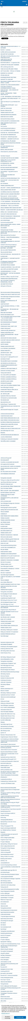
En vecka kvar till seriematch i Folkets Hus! (10, 761)
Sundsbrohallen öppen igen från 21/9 (9, 870)
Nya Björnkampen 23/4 (5, 811)
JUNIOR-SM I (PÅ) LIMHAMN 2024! (8, 330)
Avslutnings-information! (6, 680)
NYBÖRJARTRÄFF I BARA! (6, 551)
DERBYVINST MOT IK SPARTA (7, 116)
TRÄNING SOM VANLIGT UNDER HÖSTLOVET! (10, 294)
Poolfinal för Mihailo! (5, 957)
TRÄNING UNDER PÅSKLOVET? (7, 185)
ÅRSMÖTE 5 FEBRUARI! (6, 615)
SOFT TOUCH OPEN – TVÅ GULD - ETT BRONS (10, 71)
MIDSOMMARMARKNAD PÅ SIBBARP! (9, 322)
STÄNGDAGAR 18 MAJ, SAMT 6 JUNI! (9, 326)
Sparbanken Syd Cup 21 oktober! (8, 694)
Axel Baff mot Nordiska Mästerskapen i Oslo (10, 178)
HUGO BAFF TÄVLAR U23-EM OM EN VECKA (10, 203)
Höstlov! (2, 686)
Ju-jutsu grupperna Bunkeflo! (7, 876)
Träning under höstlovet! (6, 372)
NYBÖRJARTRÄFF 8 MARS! (6, 528)
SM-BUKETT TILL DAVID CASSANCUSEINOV (10, 84)
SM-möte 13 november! (6, 562)
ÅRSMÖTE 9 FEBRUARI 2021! (7, 484)
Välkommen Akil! (4, 906)
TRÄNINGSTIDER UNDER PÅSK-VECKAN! (9, 424)
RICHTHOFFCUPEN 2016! (6, 763)
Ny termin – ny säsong (5, 49)
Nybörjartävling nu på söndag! (7, 726)
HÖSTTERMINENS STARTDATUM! (8, 473)
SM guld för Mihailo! (5, 953)
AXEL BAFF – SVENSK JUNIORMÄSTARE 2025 (10, 187)
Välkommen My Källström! (6, 981)
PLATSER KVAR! (4, 256)
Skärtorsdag (3, 817)
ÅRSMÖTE (3, 432)
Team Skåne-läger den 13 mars (7, 430)
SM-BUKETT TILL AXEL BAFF (7, 79)
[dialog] (14, 1012)
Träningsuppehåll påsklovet (7, 819)
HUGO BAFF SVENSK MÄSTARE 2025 (9, 214)
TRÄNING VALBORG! (5, 518)
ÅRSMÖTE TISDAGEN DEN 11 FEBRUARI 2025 (10, 216)
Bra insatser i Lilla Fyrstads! (6, 973)
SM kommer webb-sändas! (6, 537)
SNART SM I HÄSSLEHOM (6, 108)
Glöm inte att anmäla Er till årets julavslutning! (10, 292)
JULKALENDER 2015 (5, 862)
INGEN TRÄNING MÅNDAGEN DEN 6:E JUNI (10, 418)
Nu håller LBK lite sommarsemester (8, 52)
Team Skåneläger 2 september (7, 705)
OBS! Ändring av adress (6, 880)
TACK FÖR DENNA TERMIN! (6, 320)
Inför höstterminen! (5, 901)
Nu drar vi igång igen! (5, 893)
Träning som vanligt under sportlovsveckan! (10, 480)
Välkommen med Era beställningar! (8, 697)
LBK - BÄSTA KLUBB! (5, 393)
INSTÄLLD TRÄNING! (5, 570)
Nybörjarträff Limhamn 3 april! (7, 426)
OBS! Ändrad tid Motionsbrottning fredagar (10, 671)
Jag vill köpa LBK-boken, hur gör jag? (9, 482)
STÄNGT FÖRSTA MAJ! (5, 328)
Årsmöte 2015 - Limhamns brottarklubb (9, 975)
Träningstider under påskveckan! (8, 931)
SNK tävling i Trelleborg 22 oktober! (8, 692)
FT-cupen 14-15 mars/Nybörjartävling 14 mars (10, 943)
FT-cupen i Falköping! (5, 841)
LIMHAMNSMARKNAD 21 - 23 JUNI (8, 271)
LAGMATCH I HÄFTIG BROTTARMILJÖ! (9, 368)
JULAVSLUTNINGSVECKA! (6, 436)
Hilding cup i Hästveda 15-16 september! (9, 631)
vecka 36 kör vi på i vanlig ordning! (8, 885)
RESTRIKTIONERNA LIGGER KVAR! (8, 492)
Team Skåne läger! (4, 636)
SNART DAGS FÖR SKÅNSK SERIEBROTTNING (10, 385)
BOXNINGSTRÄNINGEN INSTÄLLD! (8, 634)
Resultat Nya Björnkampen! (6, 933)
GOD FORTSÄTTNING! (5, 220)
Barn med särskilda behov (6, 728)
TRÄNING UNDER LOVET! (6, 532)
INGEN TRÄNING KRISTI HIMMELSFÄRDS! (9, 516)
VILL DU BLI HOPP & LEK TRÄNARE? (8, 374)
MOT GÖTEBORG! (4, 183)
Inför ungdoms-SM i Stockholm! (7, 464)
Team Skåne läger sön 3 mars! (7, 604)
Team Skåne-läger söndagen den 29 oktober (10, 296)
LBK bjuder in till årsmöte (6, 286)
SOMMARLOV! (4, 513)
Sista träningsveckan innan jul (7, 854)
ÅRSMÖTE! (3, 832)
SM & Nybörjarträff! (5, 460)
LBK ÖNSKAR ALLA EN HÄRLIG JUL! (8, 363)
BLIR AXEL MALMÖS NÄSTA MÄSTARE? (9, 167)
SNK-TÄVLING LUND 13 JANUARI (8, 617)
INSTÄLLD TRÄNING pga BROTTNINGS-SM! (10, 539)
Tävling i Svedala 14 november (7, 856)
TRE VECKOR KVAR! (5, 400)
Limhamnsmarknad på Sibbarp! (7, 413)
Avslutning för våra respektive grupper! (9, 646)
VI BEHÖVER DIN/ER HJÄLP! (6, 415)
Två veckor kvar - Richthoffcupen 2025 (9, 136)
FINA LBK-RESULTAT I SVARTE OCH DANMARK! (11, 466)
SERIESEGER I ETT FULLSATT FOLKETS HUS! (10, 555)
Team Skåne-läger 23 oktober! (7, 387)
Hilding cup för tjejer (5, 701)
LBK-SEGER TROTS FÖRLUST (7, 284)
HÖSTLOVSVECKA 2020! (6, 501)
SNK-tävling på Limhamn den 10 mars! (9, 600)
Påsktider (3, 722)
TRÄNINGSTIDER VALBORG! (7, 589)
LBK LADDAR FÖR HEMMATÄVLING (8, 134)
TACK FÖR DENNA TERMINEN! (7, 711)
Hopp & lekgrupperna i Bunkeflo (7, 891)
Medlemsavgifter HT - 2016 (6, 765)
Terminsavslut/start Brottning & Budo (8, 545)
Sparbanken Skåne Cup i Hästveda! (8, 395)
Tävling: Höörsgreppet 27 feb (7, 826)
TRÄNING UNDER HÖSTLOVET (7, 112)
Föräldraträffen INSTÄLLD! (6, 779)
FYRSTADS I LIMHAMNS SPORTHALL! (9, 376)
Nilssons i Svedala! (5, 690)
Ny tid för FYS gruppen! (6, 935)
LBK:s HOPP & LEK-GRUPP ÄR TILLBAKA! (9, 269)
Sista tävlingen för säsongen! (7, 920)
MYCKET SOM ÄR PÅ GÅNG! (6, 391)
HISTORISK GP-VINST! (5, 359)
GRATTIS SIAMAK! (4, 344)
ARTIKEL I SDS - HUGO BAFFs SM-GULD (9, 212)
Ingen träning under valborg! (7, 918)
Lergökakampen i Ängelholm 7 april (8, 663)
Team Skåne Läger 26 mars (6, 724)
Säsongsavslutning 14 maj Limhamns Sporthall (11, 809)
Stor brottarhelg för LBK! (6, 927)
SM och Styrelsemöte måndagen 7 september (10, 878)
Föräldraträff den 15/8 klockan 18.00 (8, 781)
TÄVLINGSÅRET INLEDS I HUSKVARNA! (9, 361)
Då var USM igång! (5, 959)
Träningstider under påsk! (6, 478)
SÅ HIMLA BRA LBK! (5, 75)
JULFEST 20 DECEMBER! (6, 623)
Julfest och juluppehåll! (6, 852)
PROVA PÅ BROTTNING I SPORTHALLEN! (9, 625)
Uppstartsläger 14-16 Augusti (7, 897)
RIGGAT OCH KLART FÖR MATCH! (8, 558)
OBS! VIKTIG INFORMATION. (6, 882)
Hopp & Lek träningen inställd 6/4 (8, 813)
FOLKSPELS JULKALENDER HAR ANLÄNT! (10, 462)
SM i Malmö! (3, 922)
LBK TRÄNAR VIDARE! (5, 522)
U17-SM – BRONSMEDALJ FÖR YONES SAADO (11, 96)
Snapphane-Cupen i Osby (6, 839)
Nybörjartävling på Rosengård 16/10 (8, 759)
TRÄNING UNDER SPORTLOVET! (7, 346)
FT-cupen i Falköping (5, 939)
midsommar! (3, 903)
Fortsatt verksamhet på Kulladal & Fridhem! (10, 874)
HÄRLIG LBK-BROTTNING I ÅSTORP (8, 189)
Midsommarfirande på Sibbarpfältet (8, 787)
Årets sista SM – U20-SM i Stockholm (9, 196)
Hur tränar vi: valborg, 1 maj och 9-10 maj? (9, 276)
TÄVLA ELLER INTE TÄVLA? (6, 252)
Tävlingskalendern (4, 983)
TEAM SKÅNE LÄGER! (5, 767)
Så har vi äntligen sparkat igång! (7, 837)
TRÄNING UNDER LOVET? (6, 627)
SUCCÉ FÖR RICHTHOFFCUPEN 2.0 (8, 128)
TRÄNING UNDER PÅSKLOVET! (7, 332)
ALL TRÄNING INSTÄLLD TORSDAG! (8, 830)
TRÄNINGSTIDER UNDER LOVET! (7, 621)
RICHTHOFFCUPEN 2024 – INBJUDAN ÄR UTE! (10, 254)
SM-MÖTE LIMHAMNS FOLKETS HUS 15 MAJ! (10, 584)
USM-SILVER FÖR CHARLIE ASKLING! (8, 338)
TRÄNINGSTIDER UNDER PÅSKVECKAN (9, 278)
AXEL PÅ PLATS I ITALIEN (6, 165)
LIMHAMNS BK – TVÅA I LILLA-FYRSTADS (10, 205)
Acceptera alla (20, 1017)
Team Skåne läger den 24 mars (7, 665)
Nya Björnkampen (4, 937)
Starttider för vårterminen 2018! (7, 678)
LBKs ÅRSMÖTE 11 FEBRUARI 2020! (8, 541)
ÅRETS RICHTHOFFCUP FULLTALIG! (8, 235)
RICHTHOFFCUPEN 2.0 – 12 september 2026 (10, 62)
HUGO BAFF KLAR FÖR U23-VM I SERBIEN (10, 158)
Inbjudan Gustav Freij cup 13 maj (7, 715)
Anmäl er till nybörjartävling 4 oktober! (9, 864)
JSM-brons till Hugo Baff (6, 457)
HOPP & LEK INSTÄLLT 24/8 (6, 769)
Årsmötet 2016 (4, 823)
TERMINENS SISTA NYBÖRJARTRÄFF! (9, 553)
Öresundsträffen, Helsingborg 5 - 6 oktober (10, 568)
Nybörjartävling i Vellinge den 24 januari (9, 843)
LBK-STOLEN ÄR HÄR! (5, 324)
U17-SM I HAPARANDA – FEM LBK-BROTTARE (10, 201)
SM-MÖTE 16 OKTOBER (6, 298)
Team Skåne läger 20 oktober (7, 566)
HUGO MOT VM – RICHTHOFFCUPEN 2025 (10, 132)
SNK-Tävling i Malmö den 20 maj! (8, 650)
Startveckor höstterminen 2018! (7, 642)
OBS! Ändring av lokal (5, 730)
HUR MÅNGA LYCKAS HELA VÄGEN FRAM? (10, 191)
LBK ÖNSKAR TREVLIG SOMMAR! (8, 264)
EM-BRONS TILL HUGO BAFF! (7, 73)
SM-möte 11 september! (6, 572)
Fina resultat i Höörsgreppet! (7, 951)
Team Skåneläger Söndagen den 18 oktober (10, 503)
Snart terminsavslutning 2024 (7, 222)
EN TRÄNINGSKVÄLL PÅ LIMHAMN (8, 141)
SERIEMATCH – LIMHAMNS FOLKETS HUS (10, 138)
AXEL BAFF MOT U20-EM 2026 (7, 54)
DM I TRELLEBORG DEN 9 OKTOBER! (8, 471)
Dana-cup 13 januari (5, 676)
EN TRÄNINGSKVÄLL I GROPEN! (7, 163)
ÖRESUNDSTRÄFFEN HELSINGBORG (8, 114)
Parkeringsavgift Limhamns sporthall (8, 507)
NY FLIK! (2, 699)
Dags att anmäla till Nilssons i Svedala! (9, 751)
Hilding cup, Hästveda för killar (7, 703)
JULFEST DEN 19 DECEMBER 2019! (8, 547)
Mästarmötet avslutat (5, 996)
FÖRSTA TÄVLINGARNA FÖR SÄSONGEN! (9, 775)
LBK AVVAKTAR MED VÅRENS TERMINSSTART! (11, 486)
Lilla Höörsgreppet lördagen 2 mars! (8, 602)
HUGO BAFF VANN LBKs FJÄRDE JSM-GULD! (10, 340)
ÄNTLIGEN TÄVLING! (5, 505)
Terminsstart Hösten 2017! (6, 709)
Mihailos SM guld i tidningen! (7, 949)
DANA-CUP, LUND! (4, 543)
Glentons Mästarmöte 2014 (6, 998)
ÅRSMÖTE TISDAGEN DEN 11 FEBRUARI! (9, 534)
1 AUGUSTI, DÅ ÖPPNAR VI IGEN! (8, 783)
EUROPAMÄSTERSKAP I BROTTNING (8, 77)
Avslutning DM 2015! (5, 971)
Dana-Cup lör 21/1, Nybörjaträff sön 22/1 (9, 356)
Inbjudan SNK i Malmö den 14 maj (8, 713)
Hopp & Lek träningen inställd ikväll (8, 828)
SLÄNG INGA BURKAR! (5, 914)
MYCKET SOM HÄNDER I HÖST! (7, 314)
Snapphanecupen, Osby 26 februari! (8, 609)
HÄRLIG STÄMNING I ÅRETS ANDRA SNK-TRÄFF (11, 207)
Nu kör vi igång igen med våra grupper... (9, 986)
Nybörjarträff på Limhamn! (6, 667)
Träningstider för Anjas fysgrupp (8, 848)
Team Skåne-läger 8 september (7, 574)
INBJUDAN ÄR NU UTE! (6, 402)
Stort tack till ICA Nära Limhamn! (7, 118)
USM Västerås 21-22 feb (6, 961)
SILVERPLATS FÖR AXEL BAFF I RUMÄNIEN (10, 64)
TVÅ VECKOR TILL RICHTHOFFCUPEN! (9, 398)
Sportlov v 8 (3, 732)
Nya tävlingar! (3, 929)
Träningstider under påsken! (7, 591)
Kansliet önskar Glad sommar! (7, 895)
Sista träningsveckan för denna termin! (9, 910)
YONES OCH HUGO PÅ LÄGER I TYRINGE (9, 69)
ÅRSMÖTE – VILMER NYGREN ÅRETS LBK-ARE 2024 (12, 209)
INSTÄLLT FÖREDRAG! (5, 524)
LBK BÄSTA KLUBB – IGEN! (6, 352)
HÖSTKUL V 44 (4, 860)
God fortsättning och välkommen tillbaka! (9, 739)
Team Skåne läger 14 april (6, 596)
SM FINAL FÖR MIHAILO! (6, 955)
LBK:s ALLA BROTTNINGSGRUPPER (8, 250)
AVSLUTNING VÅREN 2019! (6, 582)
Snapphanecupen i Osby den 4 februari (9, 736)
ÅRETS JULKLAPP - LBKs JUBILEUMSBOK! (10, 490)
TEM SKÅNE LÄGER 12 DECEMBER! (8, 441)
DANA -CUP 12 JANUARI (6, 619)
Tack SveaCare (4, 126)
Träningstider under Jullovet (7, 991)
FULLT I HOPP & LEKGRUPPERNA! (8, 707)
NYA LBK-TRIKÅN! (4, 549)
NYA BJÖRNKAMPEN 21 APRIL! (7, 659)
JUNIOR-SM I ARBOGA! (5, 342)
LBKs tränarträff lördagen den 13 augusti (9, 409)
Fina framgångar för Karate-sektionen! (9, 593)
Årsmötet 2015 (4, 967)
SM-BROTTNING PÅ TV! (5, 350)
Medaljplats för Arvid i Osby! (7, 969)
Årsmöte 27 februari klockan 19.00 (8, 734)
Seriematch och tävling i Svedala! (8, 370)
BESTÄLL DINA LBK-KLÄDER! (7, 149)
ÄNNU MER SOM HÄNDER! (6, 312)
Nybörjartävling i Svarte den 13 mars (8, 821)
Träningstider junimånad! (6, 908)
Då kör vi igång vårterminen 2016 (8, 846)
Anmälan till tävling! (5, 815)
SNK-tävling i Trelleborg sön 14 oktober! (9, 629)
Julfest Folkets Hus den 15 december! (9, 749)
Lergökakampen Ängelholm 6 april (8, 598)
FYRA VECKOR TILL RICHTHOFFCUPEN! (9, 151)
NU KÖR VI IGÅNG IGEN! (6, 720)
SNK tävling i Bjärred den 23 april (7, 718)
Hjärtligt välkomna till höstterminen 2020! (9, 509)
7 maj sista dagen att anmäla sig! (8, 916)
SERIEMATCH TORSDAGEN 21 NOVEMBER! (10, 560)
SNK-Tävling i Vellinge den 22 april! (8, 657)
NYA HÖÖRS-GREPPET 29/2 (6, 530)
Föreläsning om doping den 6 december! (9, 439)
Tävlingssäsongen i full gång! (7, 229)
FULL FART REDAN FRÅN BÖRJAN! (8, 218)
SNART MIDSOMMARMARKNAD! (8, 169)
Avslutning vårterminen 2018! (7, 648)
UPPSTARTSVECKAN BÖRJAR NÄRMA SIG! (10, 434)
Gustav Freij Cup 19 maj (6, 652)
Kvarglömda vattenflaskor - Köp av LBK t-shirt (10, 267)
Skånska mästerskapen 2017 (7, 688)
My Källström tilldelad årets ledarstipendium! (10, 422)
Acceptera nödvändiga (7, 1017)
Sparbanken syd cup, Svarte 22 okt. (8, 757)
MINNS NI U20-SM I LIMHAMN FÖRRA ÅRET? (10, 194)
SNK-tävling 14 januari (5, 673)
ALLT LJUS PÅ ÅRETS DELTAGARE (8, 130)
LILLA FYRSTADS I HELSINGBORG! (8, 348)
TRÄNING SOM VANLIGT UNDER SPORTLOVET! (11, 428)
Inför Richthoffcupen (5, 872)
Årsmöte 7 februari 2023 (6, 354)
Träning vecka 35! (4, 887)
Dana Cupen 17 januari (5, 979)
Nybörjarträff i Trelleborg (6, 941)
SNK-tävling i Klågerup (5, 684)
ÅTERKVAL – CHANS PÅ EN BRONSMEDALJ (10, 237)
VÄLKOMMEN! (4, 227)
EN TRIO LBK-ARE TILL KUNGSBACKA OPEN (10, 121)
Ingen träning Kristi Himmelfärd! (7, 912)
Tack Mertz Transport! (5, 155)
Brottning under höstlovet (6, 858)
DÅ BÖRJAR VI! (4, 777)
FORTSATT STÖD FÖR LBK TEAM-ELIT (9, 244)
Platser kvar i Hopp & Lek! (6, 899)
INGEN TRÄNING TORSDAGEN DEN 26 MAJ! (10, 420)
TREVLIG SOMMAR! (5, 511)
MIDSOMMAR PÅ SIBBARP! (6, 644)
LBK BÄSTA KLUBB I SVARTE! (7, 381)
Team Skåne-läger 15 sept (6, 239)
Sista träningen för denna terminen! (8, 744)
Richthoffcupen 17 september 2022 (8, 404)
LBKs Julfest (3, 1000)
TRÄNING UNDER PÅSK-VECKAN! (8, 520)
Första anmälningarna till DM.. (7, 977)
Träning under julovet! (5, 850)
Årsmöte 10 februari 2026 (6, 110)
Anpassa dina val (5, 1013)
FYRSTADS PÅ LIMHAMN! (6, 383)
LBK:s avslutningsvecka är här (7, 66)
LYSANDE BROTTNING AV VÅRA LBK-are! (9, 389)
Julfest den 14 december (6, 682)
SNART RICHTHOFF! (5, 304)
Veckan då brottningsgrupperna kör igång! (10, 889)
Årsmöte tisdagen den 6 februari (8, 669)
